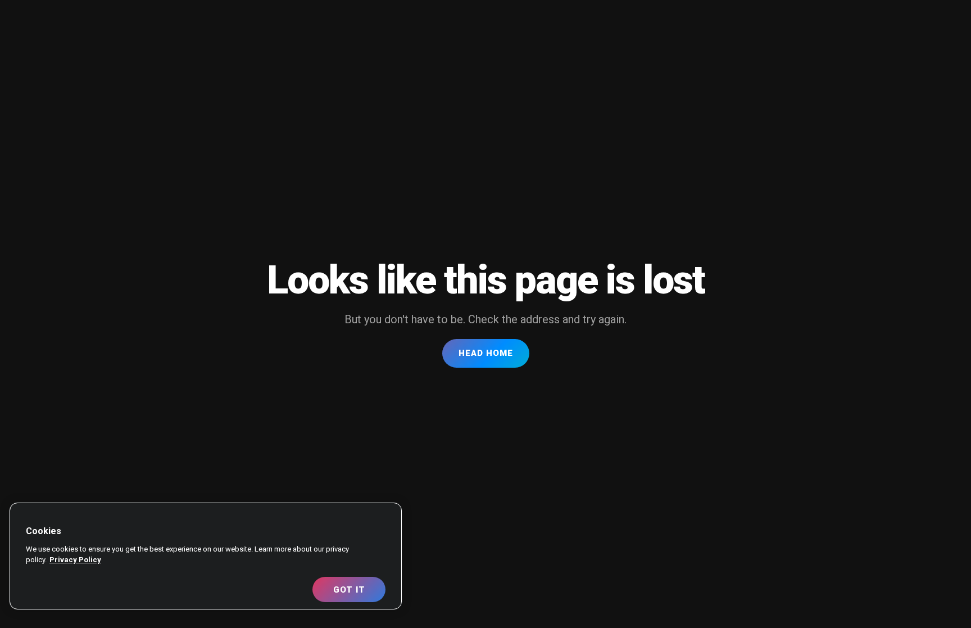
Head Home (486, 353)
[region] (205, 556)
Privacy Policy (75, 559)
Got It (349, 590)
